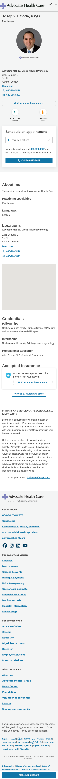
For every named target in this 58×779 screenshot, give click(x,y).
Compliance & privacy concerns (21, 526)
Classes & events (12, 572)
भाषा (18, 742)
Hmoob (25, 742)
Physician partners (13, 643)
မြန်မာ (19, 739)
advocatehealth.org (13, 538)
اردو (16, 749)
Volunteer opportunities (16, 697)
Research (7, 649)
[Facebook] (5, 546)
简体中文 (27, 739)
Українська (8, 749)
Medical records (11, 600)
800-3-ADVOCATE (12, 515)
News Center (10, 686)
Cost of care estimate (15, 589)
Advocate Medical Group (16, 680)
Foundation (9, 692)
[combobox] (29, 140)
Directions (7, 86)
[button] (29, 775)
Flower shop (9, 611)
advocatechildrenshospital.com (20, 532)
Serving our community (16, 709)
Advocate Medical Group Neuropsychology (25, 71)
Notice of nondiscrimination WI (36, 769)
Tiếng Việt (24, 749)
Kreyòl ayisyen (9, 742)
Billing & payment (13, 577)
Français (40, 739)
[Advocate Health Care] (23, 5)
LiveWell (7, 560)
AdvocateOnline (11, 626)
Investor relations (12, 660)
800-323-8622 (38, 149)
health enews (10, 566)
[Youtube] (25, 546)
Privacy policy (8, 766)
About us (7, 675)
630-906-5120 (13, 90)
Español (5, 739)
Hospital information (14, 606)
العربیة (13, 739)
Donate (6, 703)
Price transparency (13, 583)
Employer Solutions (13, 654)
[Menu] (55, 4)
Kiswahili (45, 746)
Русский (28, 746)
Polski (10, 746)
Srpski (36, 746)
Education (8, 637)
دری (33, 739)
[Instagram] (11, 546)
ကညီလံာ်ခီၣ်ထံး (36, 742)
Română (18, 746)
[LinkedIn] (18, 546)
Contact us (8, 521)
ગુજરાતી (49, 739)
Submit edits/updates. (38, 477)
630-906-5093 (13, 95)
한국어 (45, 742)
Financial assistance (14, 594)
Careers (6, 632)
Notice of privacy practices (28, 766)
